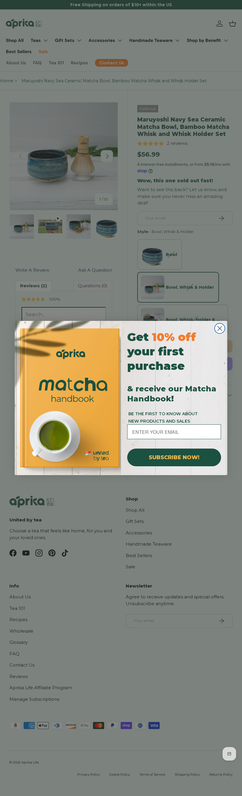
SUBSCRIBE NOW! (174, 457)
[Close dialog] (220, 328)
